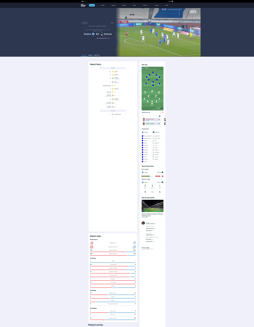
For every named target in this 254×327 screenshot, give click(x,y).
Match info (97, 55)
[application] (157, 32)
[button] (145, 5)
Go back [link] (85, 22)
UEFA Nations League (83, 5)
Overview (84, 55)
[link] (92, 5)
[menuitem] (94, 5)
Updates (90, 55)
